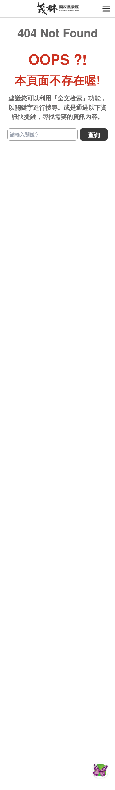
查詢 (94, 134)
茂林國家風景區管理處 (57, 8)
